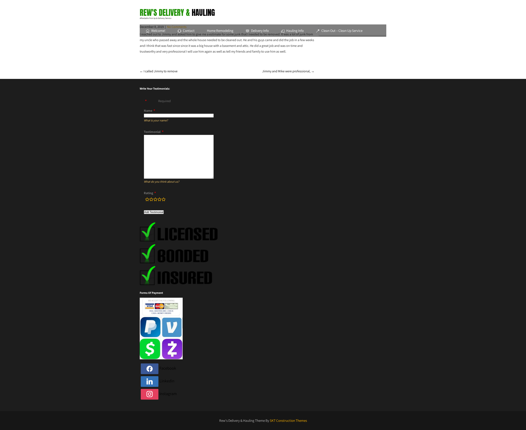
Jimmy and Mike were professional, (288, 71)
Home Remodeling (220, 30)
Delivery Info (260, 30)
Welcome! (158, 30)
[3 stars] (155, 200)
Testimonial (152, 132)
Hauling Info (295, 30)
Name (148, 110)
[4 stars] (159, 200)
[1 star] (147, 200)
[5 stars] (163, 200)
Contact (189, 30)
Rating (148, 193)
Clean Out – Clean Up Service (341, 30)
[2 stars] (151, 200)
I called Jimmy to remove (159, 71)
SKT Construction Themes (288, 420)
